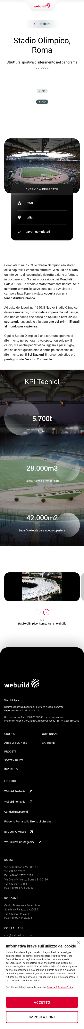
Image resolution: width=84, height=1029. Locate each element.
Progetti (10, 751)
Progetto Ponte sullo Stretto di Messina (28, 821)
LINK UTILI (10, 781)
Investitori (12, 769)
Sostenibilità (13, 760)
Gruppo (9, 733)
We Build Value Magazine (19, 842)
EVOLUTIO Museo (15, 831)
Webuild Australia (14, 791)
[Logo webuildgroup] (22, 687)
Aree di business (15, 742)
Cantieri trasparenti (16, 811)
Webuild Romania (14, 801)
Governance (51, 733)
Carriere (48, 742)
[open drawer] (76, 6)
